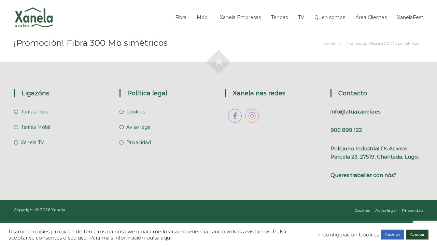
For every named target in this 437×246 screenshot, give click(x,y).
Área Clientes (371, 17)
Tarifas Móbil (35, 127)
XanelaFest (410, 17)
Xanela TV (32, 142)
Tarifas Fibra (34, 112)
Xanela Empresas (240, 17)
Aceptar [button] (417, 234)
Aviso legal (139, 127)
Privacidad (138, 142)
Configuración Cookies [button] (350, 235)
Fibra (180, 17)
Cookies (135, 112)
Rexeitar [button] (392, 234)
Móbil (203, 17)
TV (301, 17)
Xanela (58, 209)
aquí (166, 238)
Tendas (279, 17)
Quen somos (329, 17)
